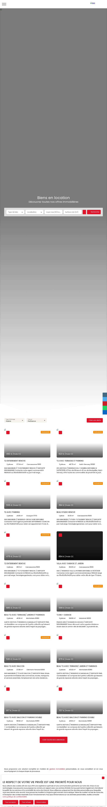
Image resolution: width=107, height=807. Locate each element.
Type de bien (13, 212)
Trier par (30, 419)
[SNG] (97, 4)
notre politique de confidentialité (15, 797)
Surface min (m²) (71, 212)
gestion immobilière (57, 769)
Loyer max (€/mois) (53, 212)
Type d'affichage (10, 419)
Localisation (31, 212)
